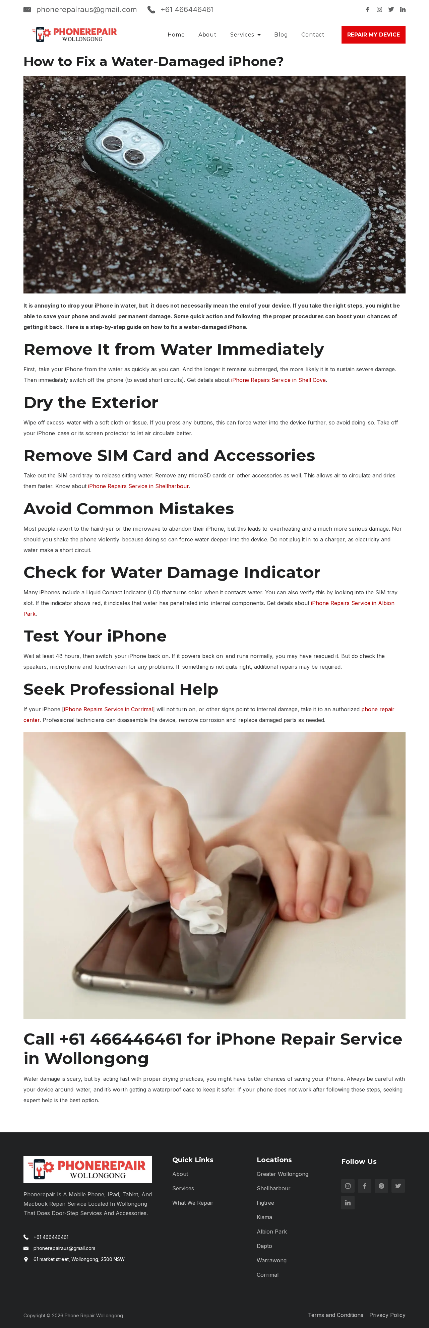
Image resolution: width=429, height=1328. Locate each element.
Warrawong (272, 1260)
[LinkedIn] (403, 9)
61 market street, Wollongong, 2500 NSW (79, 1259)
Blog (281, 34)
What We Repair (192, 1202)
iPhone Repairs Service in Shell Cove (278, 380)
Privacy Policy (387, 1315)
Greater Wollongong (282, 1174)
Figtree (265, 1202)
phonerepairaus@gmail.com (86, 9)
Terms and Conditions (335, 1315)
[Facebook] (367, 9)
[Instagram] (379, 9)
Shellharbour (274, 1188)
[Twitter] (391, 9)
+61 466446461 (187, 9)
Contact (313, 34)
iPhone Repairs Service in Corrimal (108, 709)
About (207, 34)
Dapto (264, 1246)
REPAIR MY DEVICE (373, 34)
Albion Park (272, 1231)
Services (242, 34)
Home (176, 34)
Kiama (264, 1217)
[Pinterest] (381, 1186)
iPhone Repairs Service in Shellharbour (138, 486)
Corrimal (268, 1274)
